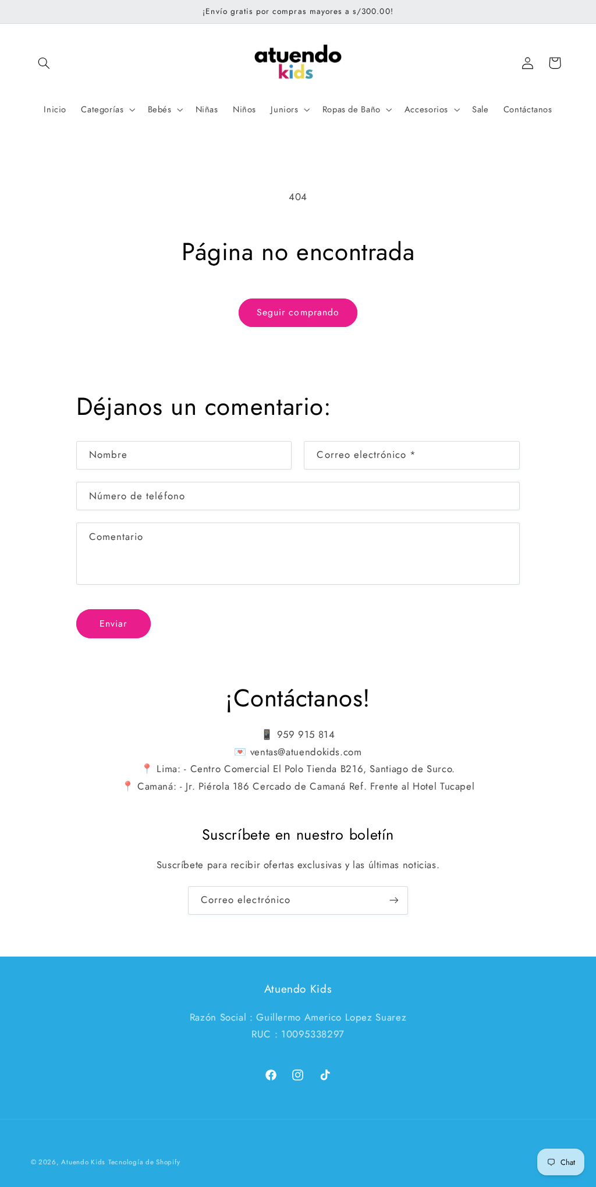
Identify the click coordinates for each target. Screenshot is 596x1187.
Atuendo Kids (83, 1162)
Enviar (113, 623)
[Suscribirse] (394, 900)
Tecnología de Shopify (144, 1162)
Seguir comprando (298, 312)
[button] (44, 62)
